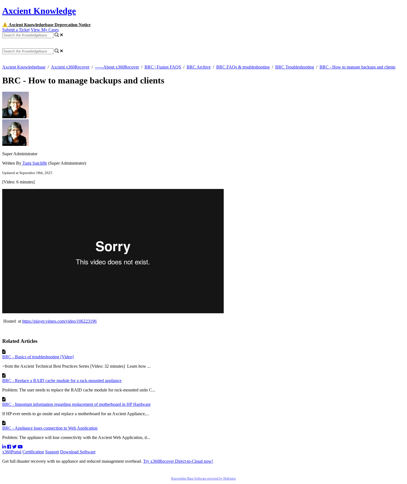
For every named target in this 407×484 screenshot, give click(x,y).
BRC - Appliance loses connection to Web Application (49, 428)
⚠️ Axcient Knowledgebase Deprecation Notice (46, 24)
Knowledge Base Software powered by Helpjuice (203, 478)
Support (52, 451)
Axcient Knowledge (39, 11)
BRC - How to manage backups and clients (357, 67)
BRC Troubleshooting (294, 67)
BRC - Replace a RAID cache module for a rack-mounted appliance (62, 380)
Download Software (78, 451)
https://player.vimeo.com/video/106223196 (59, 321)
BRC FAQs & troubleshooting (243, 67)
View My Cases (45, 29)
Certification (33, 451)
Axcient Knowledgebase (23, 67)
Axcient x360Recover (70, 67)
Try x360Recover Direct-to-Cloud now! (178, 461)
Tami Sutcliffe (34, 163)
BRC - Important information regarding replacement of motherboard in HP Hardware (76, 404)
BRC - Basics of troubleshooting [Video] (38, 356)
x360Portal (11, 451)
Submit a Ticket (16, 29)
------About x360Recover (117, 67)
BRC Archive (199, 67)
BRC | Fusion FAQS (163, 67)
